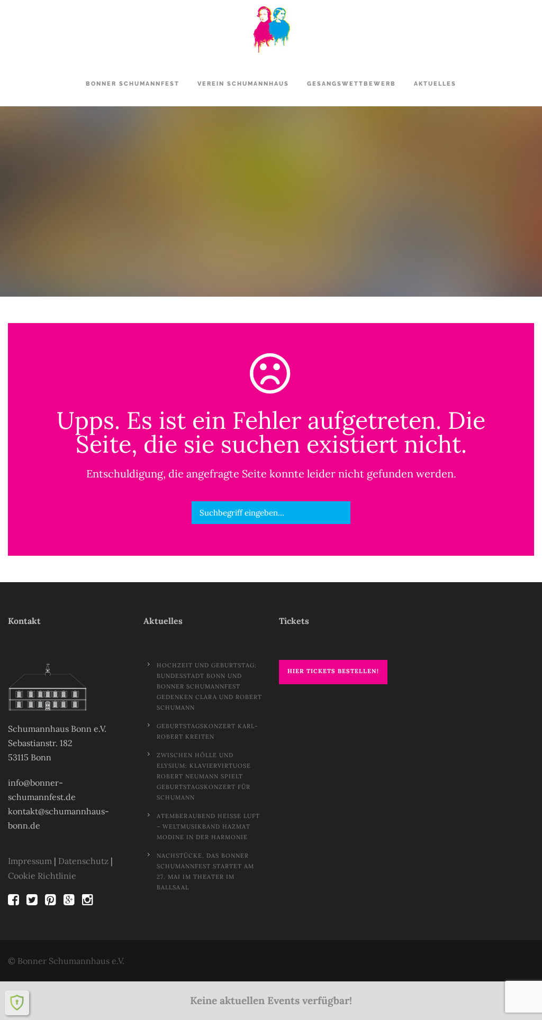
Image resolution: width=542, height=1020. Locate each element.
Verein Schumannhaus (243, 83)
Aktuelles (435, 83)
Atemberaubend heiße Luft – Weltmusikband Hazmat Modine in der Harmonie (208, 826)
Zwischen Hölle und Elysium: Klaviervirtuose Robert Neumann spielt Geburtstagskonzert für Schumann (204, 776)
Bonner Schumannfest (132, 83)
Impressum (30, 861)
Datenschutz (83, 861)
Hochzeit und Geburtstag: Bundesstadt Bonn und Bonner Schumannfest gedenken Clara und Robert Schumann (209, 686)
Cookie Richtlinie (42, 875)
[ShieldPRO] (16, 1002)
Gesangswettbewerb (351, 83)
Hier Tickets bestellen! (333, 671)
